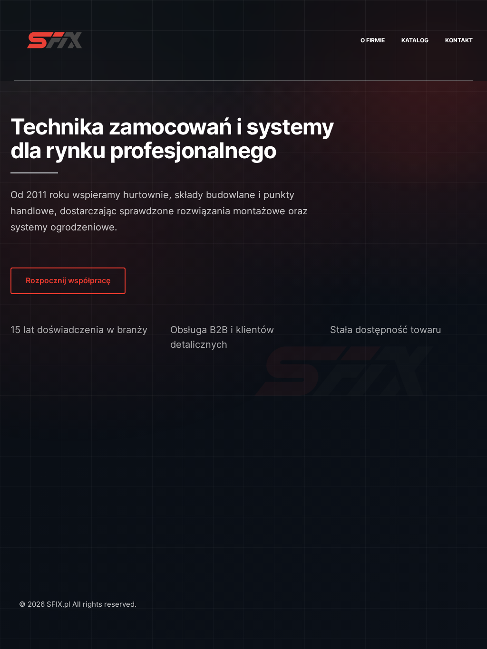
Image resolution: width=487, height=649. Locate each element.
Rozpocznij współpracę (68, 280)
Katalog (415, 40)
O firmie (372, 40)
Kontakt (459, 40)
